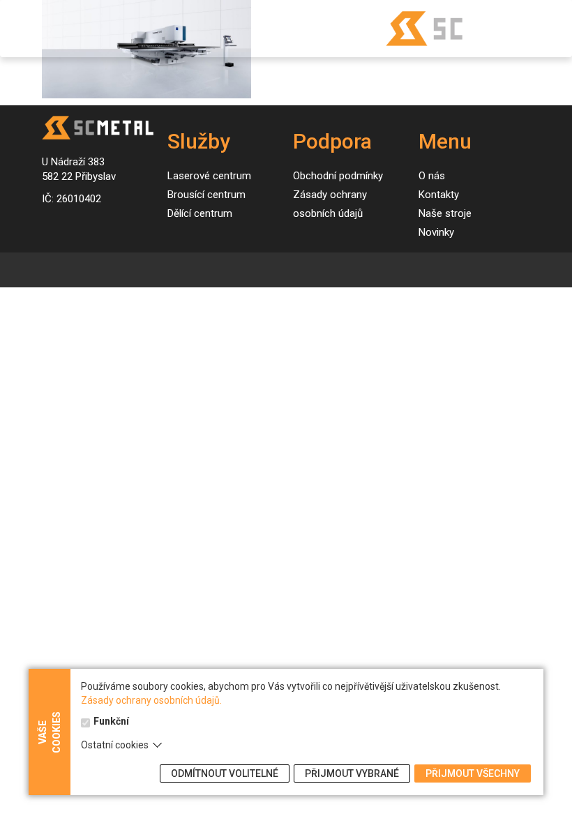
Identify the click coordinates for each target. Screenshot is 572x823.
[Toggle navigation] (25, 28)
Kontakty (439, 194)
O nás (432, 175)
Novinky (436, 232)
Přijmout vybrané (352, 773)
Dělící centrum (199, 213)
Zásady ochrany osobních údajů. (151, 700)
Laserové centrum (209, 175)
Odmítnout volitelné (224, 773)
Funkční (111, 721)
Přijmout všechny (473, 773)
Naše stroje (445, 213)
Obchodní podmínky (338, 175)
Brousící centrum (206, 194)
